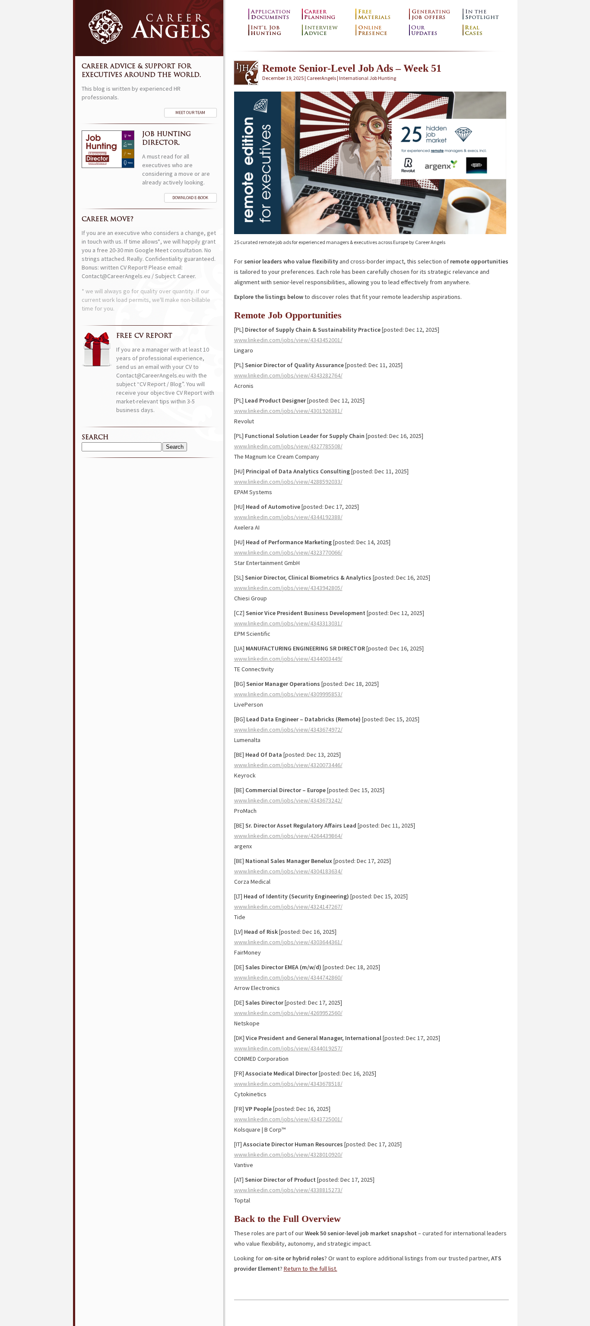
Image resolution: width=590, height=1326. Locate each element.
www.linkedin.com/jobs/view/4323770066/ (288, 552)
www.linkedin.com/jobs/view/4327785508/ (288, 446)
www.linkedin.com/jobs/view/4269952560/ (288, 1013)
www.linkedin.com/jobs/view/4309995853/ (288, 694)
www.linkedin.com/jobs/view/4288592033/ (288, 481)
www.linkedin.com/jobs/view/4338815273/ (288, 1190)
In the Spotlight (487, 14)
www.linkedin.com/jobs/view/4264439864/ (288, 836)
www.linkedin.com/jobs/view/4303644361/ (288, 942)
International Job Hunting (273, 30)
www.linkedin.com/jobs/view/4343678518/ (288, 1084)
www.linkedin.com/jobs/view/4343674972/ (288, 729)
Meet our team (190, 112)
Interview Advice (326, 30)
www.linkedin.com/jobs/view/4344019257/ (288, 1048)
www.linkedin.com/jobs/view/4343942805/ (288, 588)
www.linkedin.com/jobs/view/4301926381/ (288, 411)
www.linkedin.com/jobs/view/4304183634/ (288, 871)
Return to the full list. (310, 1268)
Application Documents (273, 14)
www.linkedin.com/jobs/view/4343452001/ (288, 340)
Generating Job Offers (434, 14)
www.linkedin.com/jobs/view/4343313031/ (288, 623)
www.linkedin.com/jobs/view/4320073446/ (288, 765)
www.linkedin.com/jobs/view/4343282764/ (288, 375)
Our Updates (434, 30)
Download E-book (190, 197)
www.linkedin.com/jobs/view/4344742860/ (288, 977)
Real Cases (487, 30)
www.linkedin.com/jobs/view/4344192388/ (288, 517)
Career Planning (326, 14)
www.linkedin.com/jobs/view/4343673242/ (288, 800)
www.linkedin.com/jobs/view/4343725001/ (288, 1119)
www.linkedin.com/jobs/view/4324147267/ (288, 906)
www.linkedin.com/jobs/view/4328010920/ (288, 1154)
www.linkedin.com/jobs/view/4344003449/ (288, 659)
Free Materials (380, 14)
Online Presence (380, 30)
